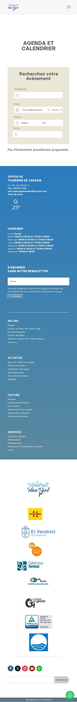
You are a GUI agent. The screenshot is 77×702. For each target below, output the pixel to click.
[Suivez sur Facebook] (10, 668)
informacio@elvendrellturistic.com (27, 191)
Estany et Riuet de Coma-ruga (24, 328)
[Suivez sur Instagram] (25, 668)
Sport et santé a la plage (21, 362)
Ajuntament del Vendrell (38, 699)
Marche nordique (17, 365)
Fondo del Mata (16, 335)
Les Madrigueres (16, 332)
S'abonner (15, 296)
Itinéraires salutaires (18, 369)
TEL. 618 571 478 (17, 188)
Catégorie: (20, 89)
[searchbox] (31, 96)
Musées (12, 399)
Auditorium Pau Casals (20, 409)
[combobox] (38, 95)
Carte (11, 450)
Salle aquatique (16, 372)
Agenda (12, 379)
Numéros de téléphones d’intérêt (25, 446)
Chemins (12, 342)
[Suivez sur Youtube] (32, 668)
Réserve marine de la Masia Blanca (26, 338)
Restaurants (14, 439)
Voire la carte (15, 194)
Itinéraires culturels (18, 416)
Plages (11, 325)
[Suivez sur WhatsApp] (39, 668)
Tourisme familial (17, 436)
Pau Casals (14, 406)
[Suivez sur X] (18, 668)
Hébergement (15, 443)
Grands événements (18, 402)
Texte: (17, 128)
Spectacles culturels (18, 413)
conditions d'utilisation (40, 291)
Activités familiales (18, 375)
